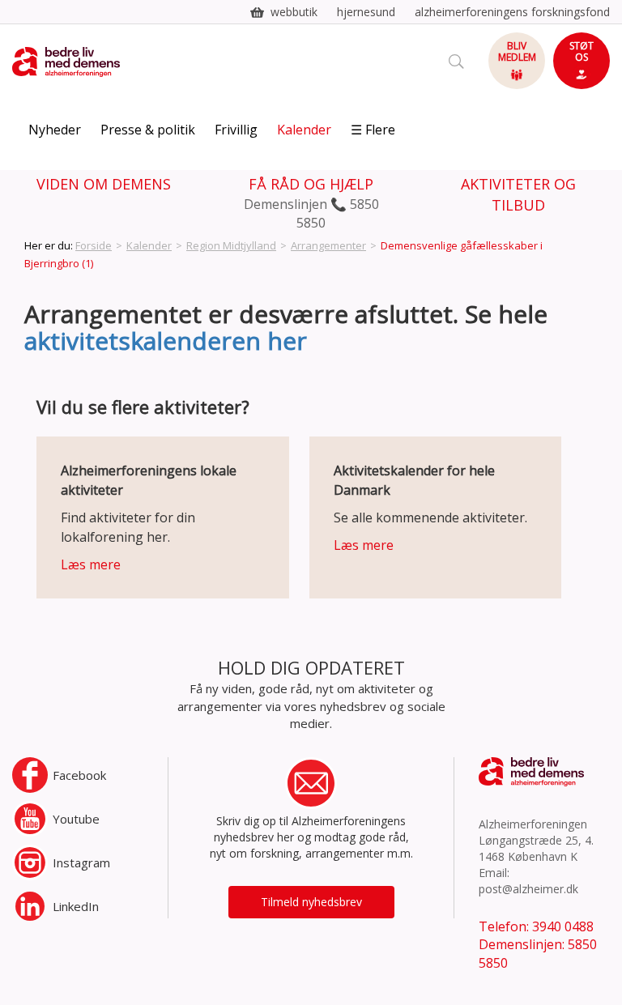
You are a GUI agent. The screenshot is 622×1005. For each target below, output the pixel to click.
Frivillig (236, 129)
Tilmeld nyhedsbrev (311, 901)
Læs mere (91, 564)
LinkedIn (76, 906)
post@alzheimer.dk (528, 888)
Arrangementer (328, 245)
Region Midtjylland (231, 245)
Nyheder (54, 129)
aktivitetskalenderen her (165, 340)
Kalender (304, 129)
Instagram (81, 862)
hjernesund (366, 11)
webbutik (294, 11)
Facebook (79, 775)
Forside (93, 245)
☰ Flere (373, 129)
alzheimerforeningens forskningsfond (512, 11)
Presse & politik (147, 129)
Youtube (76, 819)
